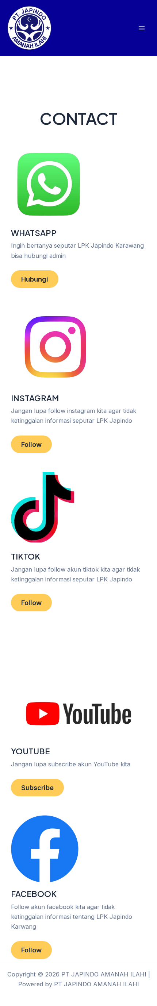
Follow (31, 444)
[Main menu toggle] (141, 28)
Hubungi (34, 279)
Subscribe (37, 787)
